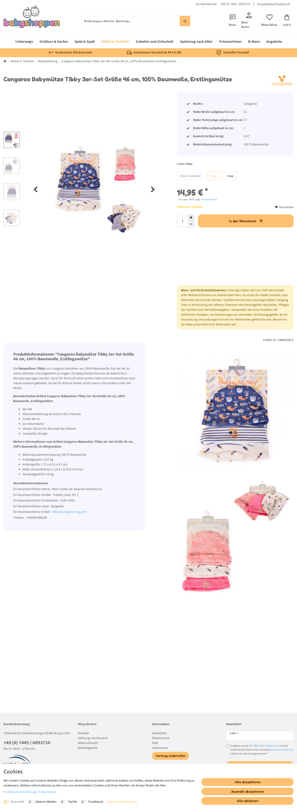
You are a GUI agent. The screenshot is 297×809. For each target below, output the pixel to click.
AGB (155, 743)
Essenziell (17, 801)
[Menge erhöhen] (191, 217)
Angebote (274, 41)
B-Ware (254, 41)
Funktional (95, 801)
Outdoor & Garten (53, 41)
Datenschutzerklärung (281, 749)
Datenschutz (160, 738)
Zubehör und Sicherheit (154, 41)
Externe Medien (46, 801)
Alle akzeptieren (248, 782)
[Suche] (185, 21)
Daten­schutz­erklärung (21, 792)
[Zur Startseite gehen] (4, 61)
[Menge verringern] (191, 224)
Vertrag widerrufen (170, 756)
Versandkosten (209, 199)
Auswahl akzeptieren (247, 791)
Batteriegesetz (87, 748)
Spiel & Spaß (84, 41)
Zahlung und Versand (92, 738)
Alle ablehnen (247, 801)
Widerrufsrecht (88, 743)
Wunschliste (286, 207)
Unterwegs (24, 41)
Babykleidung (47, 61)
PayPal (72, 801)
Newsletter (159, 733)
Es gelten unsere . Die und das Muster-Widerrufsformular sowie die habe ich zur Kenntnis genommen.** (262, 749)
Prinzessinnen (230, 41)
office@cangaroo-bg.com (69, 512)
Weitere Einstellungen (122, 801)
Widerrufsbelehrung (268, 745)
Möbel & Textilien (115, 41)
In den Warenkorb (242, 221)
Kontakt (83, 733)
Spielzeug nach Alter (196, 41)
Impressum (160, 748)
